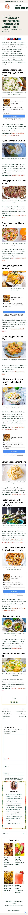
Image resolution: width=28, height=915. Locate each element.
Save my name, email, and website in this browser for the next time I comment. (14, 779)
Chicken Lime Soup (16, 648)
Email (6, 766)
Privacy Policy (8, 901)
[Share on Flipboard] (14, 39)
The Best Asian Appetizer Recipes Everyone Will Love (8, 861)
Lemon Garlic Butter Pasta (18, 494)
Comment (7, 733)
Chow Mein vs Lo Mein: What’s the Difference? (8, 887)
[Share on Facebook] (11, 39)
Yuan (6, 29)
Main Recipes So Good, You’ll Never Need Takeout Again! (7, 713)
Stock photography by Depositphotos (14, 905)
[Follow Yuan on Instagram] (14, 702)
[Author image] (2, 29)
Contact (14, 903)
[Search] (24, 833)
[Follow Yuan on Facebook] (11, 702)
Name (6, 759)
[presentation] (8, 849)
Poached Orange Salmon (18, 175)
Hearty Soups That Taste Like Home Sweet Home (21, 712)
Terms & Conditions (18, 901)
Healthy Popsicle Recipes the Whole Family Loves (19, 860)
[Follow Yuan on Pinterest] (17, 702)
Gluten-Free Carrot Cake (17, 1)
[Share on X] (16, 39)
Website (6, 774)
